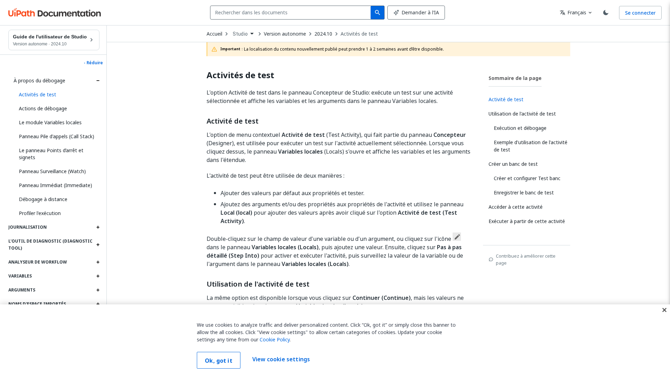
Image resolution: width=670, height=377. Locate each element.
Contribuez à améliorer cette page (526, 259)
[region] (335, 340)
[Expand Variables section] (97, 276)
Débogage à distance (43, 199)
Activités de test (359, 33)
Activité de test (233, 121)
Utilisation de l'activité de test (258, 284)
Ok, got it (218, 360)
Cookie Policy (275, 339)
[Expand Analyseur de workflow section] (97, 262)
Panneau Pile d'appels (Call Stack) (56, 136)
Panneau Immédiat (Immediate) (55, 185)
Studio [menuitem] (240, 34)
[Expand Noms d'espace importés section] (97, 304)
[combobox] (292, 12)
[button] (56, 95)
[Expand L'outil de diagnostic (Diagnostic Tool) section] (97, 245)
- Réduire (93, 63)
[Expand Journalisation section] (97, 227)
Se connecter (640, 12)
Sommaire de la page (515, 78)
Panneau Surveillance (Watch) (52, 171)
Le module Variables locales (50, 122)
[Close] (664, 310)
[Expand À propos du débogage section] (97, 80)
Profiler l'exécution (40, 213)
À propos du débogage (39, 80)
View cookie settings (281, 359)
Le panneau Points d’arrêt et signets (51, 154)
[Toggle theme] (606, 12)
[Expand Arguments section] (97, 290)
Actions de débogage (43, 108)
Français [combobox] (573, 12)
